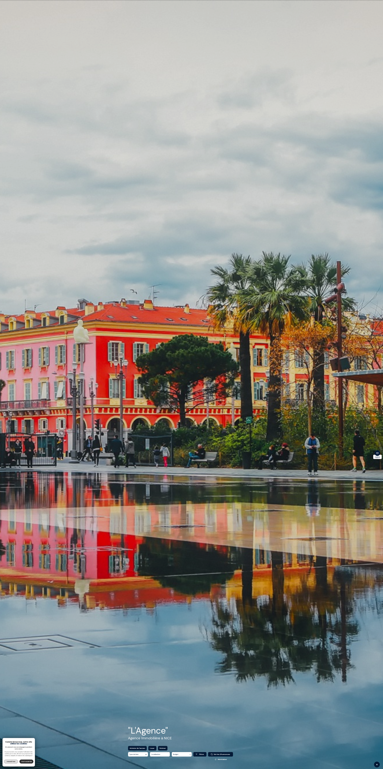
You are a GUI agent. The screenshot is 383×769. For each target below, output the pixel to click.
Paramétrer (11, 761)
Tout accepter (26, 761)
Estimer (163, 748)
